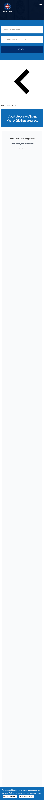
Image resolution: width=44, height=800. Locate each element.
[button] (40, 3)
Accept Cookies (9, 796)
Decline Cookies (26, 796)
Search (22, 49)
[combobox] (22, 29)
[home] (7, 3)
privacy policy (36, 793)
